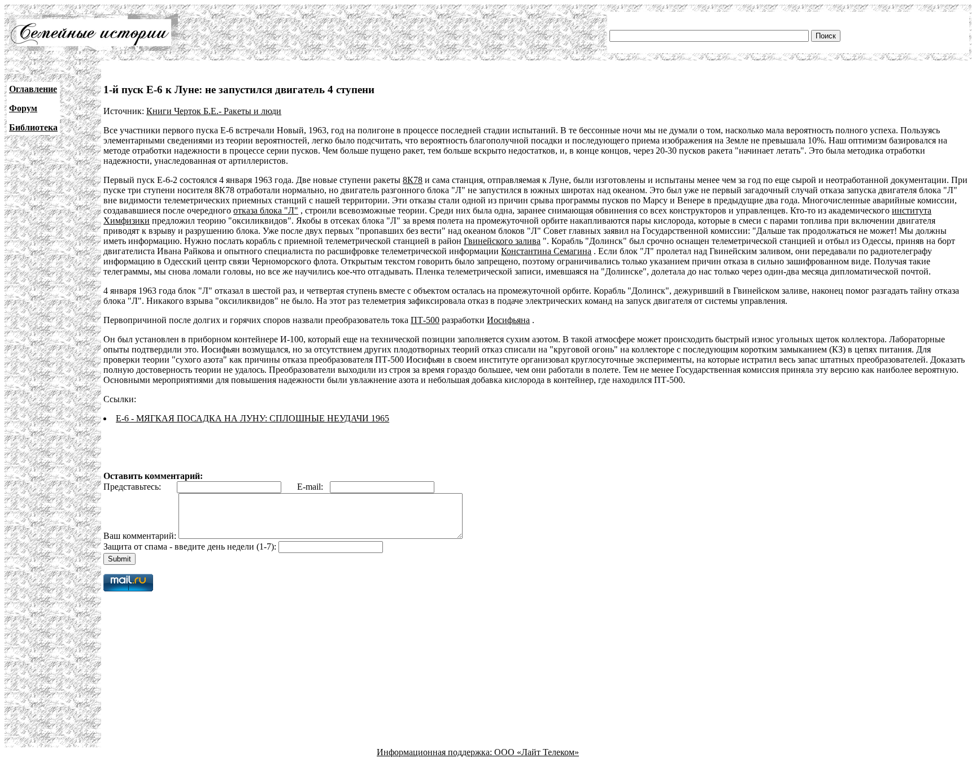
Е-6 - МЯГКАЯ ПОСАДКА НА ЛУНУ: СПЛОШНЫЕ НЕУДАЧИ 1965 (252, 418)
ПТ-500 (425, 320)
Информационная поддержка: (435, 752)
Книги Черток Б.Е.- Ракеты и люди (213, 111)
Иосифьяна (508, 320)
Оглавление (33, 89)
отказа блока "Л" (265, 210)
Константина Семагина (546, 251)
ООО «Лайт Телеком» (536, 752)
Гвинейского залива (502, 241)
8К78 (412, 180)
